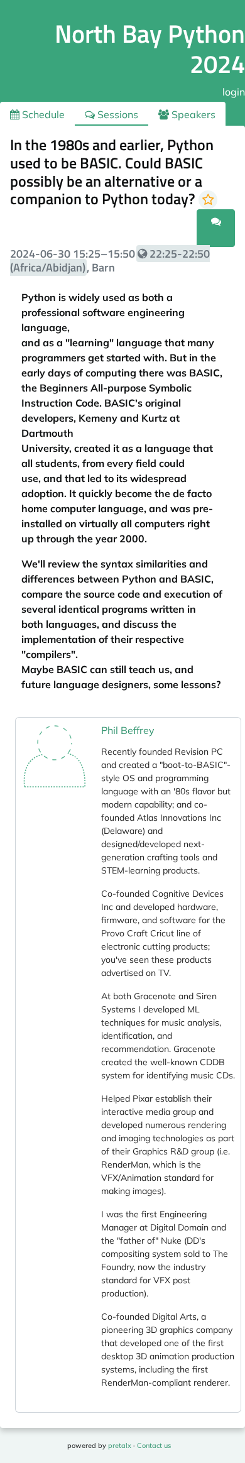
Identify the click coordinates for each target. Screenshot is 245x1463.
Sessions (116, 114)
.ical (180, 235)
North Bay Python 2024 (150, 48)
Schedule (42, 114)
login (233, 91)
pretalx (119, 1445)
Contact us (154, 1445)
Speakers (192, 114)
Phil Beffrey (128, 730)
